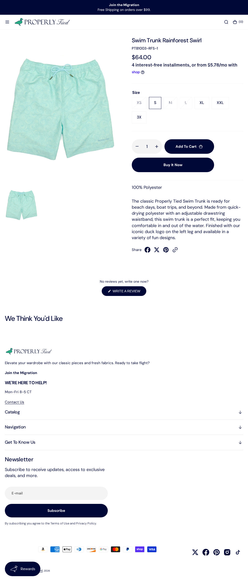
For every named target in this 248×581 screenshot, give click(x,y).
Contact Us (14, 402)
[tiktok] (237, 552)
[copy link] (175, 251)
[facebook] (147, 251)
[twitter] (157, 251)
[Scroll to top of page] (239, 573)
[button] (7, 21)
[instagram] (227, 552)
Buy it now (172, 164)
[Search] (226, 21)
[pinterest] (166, 251)
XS (142, 104)
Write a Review (129, 292)
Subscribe (56, 510)
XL (204, 104)
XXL (223, 104)
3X (142, 119)
